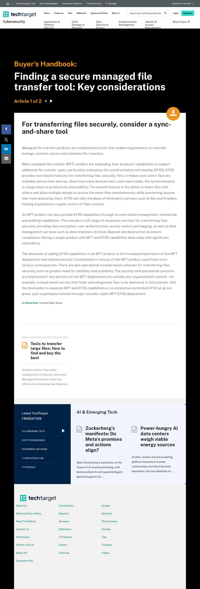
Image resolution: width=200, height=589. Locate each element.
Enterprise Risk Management (128, 23)
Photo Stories (109, 521)
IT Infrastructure (94, 3)
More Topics (180, 21)
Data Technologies (49, 3)
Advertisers (23, 537)
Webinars (81, 13)
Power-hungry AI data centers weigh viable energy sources (159, 436)
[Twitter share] (6, 139)
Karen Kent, (32, 303)
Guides (106, 505)
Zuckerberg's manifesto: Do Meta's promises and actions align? (103, 439)
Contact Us (22, 529)
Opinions (107, 513)
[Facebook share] (6, 129)
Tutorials (107, 544)
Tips (70, 13)
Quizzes (106, 529)
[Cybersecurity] (20, 9)
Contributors (66, 505)
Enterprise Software (72, 3)
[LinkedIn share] (6, 149)
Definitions (65, 529)
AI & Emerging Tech (26, 3)
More (114, 13)
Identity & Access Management (153, 23)
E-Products (65, 537)
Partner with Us (25, 544)
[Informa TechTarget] (7, 3)
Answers (64, 521)
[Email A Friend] (6, 159)
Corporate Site (24, 560)
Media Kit (21, 552)
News (47, 13)
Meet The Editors (26, 521)
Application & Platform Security (52, 23)
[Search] (165, 14)
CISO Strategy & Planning (78, 23)
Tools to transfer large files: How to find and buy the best (48, 350)
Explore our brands (181, 3)
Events (63, 544)
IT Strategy (111, 3)
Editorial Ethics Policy (28, 513)
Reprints (64, 513)
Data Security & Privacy (102, 23)
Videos (106, 552)
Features (58, 13)
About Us (21, 505)
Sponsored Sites (99, 13)
